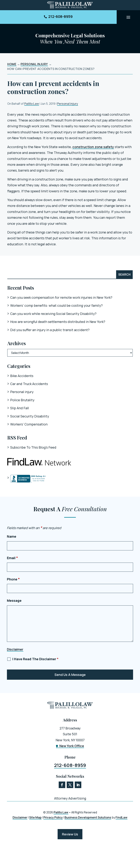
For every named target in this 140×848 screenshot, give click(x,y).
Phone (13, 579)
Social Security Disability (29, 416)
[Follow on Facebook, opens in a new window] (62, 785)
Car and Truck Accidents (29, 384)
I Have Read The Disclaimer (35, 659)
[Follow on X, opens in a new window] (70, 785)
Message (14, 600)
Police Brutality (22, 400)
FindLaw (121, 817)
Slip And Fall (19, 408)
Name (11, 536)
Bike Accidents (21, 376)
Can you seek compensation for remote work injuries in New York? (61, 297)
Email (12, 558)
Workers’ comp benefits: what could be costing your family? (56, 305)
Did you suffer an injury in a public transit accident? (50, 330)
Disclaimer (15, 649)
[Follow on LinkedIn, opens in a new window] (78, 785)
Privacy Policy (53, 817)
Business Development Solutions (88, 817)
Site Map (35, 817)
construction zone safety (93, 147)
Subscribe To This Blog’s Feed (33, 447)
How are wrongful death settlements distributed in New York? (57, 321)
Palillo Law (31, 104)
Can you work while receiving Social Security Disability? (53, 313)
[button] (128, 17)
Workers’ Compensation (29, 424)
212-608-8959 (60, 16)
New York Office (71, 746)
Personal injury (67, 104)
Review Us (70, 834)
